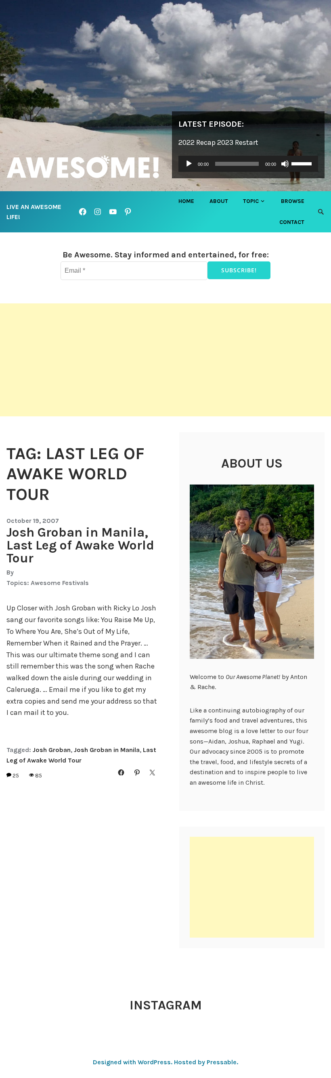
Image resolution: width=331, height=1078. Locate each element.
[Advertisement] (165, 359)
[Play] (189, 164)
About (218, 201)
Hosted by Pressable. (206, 1062)
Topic (251, 201)
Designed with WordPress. (132, 1062)
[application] (248, 164)
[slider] (302, 163)
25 (15, 775)
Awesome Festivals (60, 583)
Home (186, 201)
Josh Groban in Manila (107, 750)
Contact (291, 222)
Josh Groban (52, 750)
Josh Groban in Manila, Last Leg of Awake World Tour (80, 545)
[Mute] (285, 164)
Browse (292, 201)
